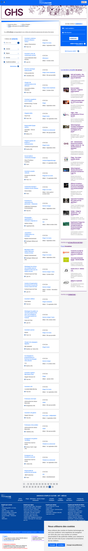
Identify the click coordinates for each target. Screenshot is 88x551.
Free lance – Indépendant (8, 514)
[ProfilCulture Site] (1, 2)
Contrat (8, 49)
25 (38, 487)
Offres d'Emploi (20, 499)
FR (84, 2)
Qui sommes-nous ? (15, 532)
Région (8, 53)
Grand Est (36, 509)
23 (32, 487)
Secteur (8, 57)
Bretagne (34, 508)
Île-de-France (37, 511)
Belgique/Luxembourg (36, 517)
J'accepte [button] (52, 545)
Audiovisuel (49, 508)
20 (24, 487)
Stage (3, 517)
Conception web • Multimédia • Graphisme (75, 513)
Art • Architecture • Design (52, 506)
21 (27, 487)
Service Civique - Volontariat (9, 515)
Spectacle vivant (50, 514)
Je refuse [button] (61, 545)
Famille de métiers (11, 62)
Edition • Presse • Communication (54, 509)
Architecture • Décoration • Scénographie (74, 508)
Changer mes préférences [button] (74, 545)
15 (45, 484)
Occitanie (26, 514)
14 (42, 484)
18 (54, 484)
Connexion (73, 38)
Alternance (4, 518)
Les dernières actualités (71, 70)
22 (29, 487)
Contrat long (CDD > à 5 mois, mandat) (9, 508)
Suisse (25, 518)
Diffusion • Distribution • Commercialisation (76, 517)
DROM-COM (27, 517)
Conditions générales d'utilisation (29, 532)
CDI (3, 506)
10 (31, 484)
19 (56, 484)
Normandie (26, 512)
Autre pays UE (31, 518)
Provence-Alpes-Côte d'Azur (31, 515)
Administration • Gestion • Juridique (76, 506)
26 (41, 487)
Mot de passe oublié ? (71, 51)
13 (39, 484)
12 (36, 484)
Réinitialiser (13, 66)
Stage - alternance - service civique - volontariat (35, 499)
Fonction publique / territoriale (9, 512)
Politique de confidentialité (80, 499)
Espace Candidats (60, 499)
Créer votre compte (76, 43)
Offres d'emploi (26, 24)
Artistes (77, 509)
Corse (31, 509)
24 (35, 487)
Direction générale (72, 520)
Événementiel (49, 511)
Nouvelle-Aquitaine (35, 512)
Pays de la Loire (33, 514)
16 (48, 484)
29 (49, 487)
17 (51, 484)
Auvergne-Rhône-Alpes (29, 506)
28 (47, 487)
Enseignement (81, 520)
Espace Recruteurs (69, 499)
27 (44, 487)
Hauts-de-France (28, 511)
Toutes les (71, 242)
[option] (74, 269)
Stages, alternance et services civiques (18, 26)
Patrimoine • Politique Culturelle (54, 512)
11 (34, 484)
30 (52, 487)
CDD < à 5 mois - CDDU (7, 511)
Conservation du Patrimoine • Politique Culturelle (75, 516)
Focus (66, 246)
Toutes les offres (12, 24)
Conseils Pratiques (51, 499)
